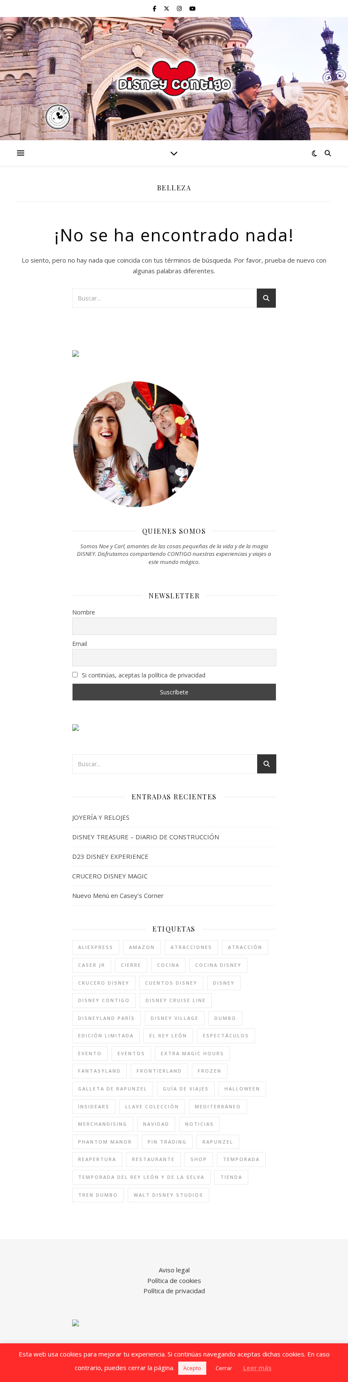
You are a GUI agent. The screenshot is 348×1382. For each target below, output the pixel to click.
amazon (142, 947)
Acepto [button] (192, 1368)
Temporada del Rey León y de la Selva (141, 1177)
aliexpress (95, 947)
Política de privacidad (174, 1290)
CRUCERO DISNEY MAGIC (110, 876)
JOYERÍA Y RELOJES (100, 817)
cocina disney (218, 965)
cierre (131, 965)
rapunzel (217, 1141)
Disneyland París (106, 1018)
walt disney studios (168, 1195)
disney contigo (104, 1000)
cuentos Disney (171, 983)
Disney (224, 983)
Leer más (257, 1367)
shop (199, 1159)
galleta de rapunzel (112, 1088)
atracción (245, 947)
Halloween (242, 1088)
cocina (168, 965)
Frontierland (159, 1071)
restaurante (153, 1159)
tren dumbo (98, 1195)
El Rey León (168, 1035)
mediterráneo (218, 1106)
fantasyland (99, 1071)
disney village (175, 1018)
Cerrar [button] (224, 1368)
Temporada (241, 1159)
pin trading (167, 1141)
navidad (156, 1124)
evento (90, 1053)
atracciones (191, 947)
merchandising (102, 1124)
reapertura (97, 1159)
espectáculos (226, 1035)
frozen (210, 1071)
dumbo (225, 1018)
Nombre (83, 612)
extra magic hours (192, 1053)
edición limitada (106, 1035)
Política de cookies (174, 1280)
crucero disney (103, 983)
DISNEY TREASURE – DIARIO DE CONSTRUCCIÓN (145, 837)
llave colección (152, 1106)
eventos (131, 1053)
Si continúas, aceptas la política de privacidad (142, 675)
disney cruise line (176, 1000)
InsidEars (93, 1106)
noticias (199, 1124)
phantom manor (105, 1141)
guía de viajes (186, 1088)
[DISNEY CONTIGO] (174, 78)
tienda (231, 1177)
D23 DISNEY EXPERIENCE (110, 856)
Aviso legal (174, 1270)
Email (79, 644)
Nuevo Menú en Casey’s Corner (118, 895)
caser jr (91, 965)
